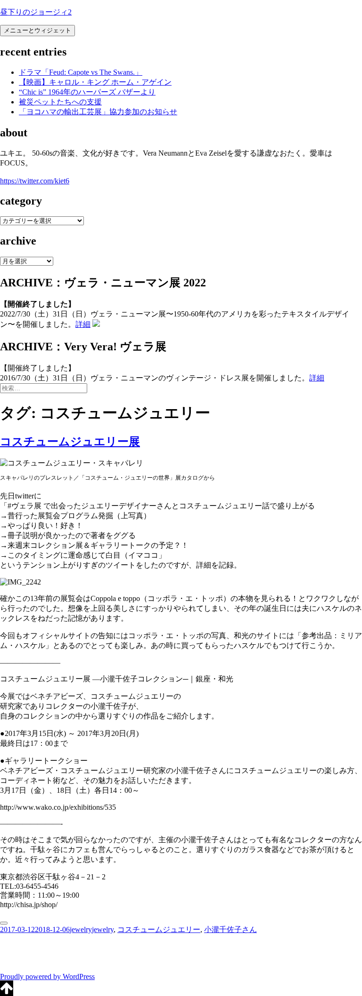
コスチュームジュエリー (158, 929)
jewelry (81, 929)
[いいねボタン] (4, 923)
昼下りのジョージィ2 (36, 12)
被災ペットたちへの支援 (60, 102)
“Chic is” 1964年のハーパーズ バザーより (87, 92)
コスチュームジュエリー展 (70, 441)
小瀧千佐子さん (230, 929)
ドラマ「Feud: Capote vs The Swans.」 (80, 72)
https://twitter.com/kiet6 (34, 181)
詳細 (82, 324)
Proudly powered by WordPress (47, 976)
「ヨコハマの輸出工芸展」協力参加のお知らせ (98, 112)
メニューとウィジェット (37, 30)
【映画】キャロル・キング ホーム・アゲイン (95, 82)
